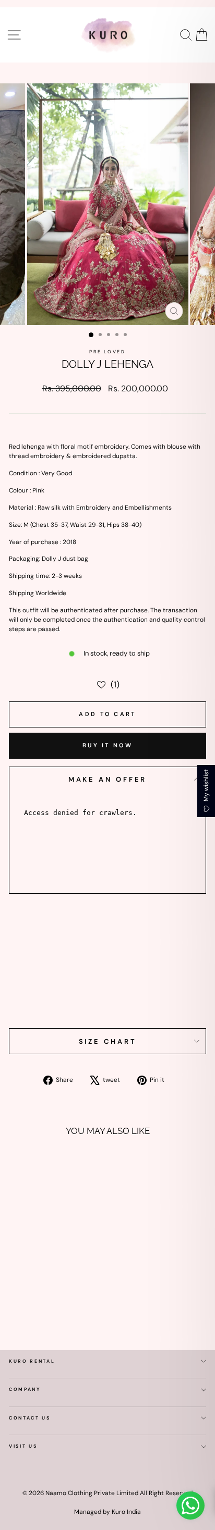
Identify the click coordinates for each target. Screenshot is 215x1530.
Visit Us (23, 1446)
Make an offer (107, 779)
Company (25, 1389)
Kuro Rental (32, 1361)
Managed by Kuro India (107, 1512)
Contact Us (30, 1418)
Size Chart (108, 1041)
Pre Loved (107, 352)
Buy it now (107, 745)
